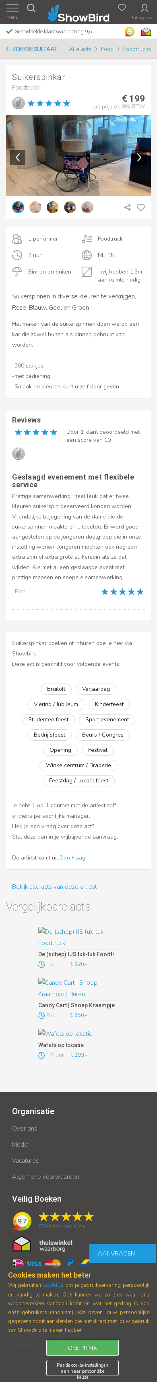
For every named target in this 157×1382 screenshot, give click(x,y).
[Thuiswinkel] (145, 32)
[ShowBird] (78, 11)
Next (139, 157)
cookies (53, 1285)
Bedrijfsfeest (49, 735)
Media (20, 1145)
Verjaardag (96, 689)
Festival (97, 750)
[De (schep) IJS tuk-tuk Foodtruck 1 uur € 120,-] (78, 938)
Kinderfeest (109, 704)
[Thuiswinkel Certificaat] (42, 1243)
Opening (60, 750)
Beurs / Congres (103, 735)
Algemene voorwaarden (45, 1177)
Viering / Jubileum (56, 704)
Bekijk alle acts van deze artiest (54, 887)
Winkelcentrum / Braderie (78, 765)
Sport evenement (107, 719)
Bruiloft (56, 689)
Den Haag (72, 857)
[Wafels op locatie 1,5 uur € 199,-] (78, 1034)
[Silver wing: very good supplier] (18, 102)
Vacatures (25, 1161)
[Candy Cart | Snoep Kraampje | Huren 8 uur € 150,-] (78, 989)
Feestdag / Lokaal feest (78, 780)
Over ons (24, 1129)
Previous (17, 157)
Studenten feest (48, 719)
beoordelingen (61, 1226)
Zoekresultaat (35, 49)
